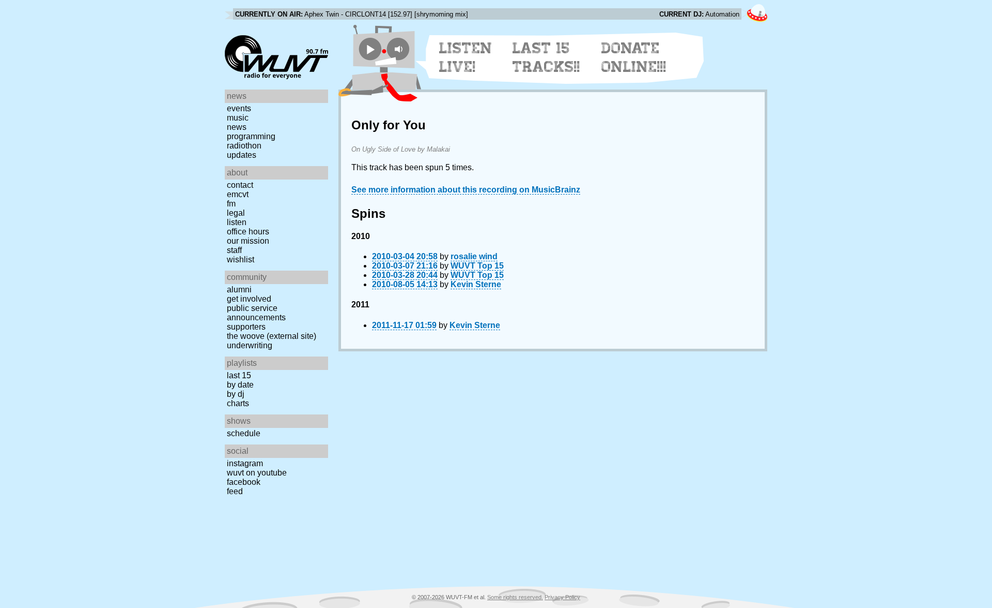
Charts (238, 403)
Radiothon (244, 145)
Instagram (245, 463)
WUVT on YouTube (257, 472)
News (236, 127)
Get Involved (249, 298)
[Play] (370, 49)
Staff (234, 250)
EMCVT (238, 194)
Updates (241, 155)
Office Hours (248, 231)
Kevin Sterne (476, 284)
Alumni (239, 289)
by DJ (235, 394)
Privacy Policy (562, 597)
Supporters (246, 326)
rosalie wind (474, 256)
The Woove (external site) (271, 336)
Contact (240, 185)
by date (240, 384)
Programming (251, 136)
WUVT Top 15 (477, 265)
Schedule (243, 433)
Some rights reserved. (515, 597)
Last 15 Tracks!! (546, 57)
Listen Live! (465, 57)
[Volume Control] (399, 49)
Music (238, 117)
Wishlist (240, 259)
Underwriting (249, 345)
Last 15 (239, 375)
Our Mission (248, 240)
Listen (236, 222)
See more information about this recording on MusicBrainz (465, 189)
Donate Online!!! (634, 57)
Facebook (243, 482)
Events (239, 108)
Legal (236, 213)
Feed (235, 491)
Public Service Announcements (256, 313)
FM (231, 203)
